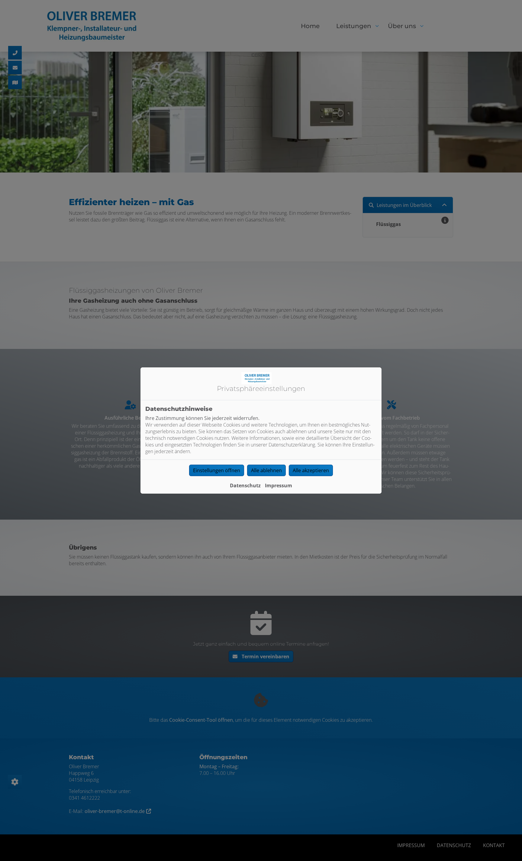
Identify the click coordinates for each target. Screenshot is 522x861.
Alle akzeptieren (311, 470)
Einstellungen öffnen (216, 470)
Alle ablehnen (266, 470)
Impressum (278, 485)
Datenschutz (245, 485)
